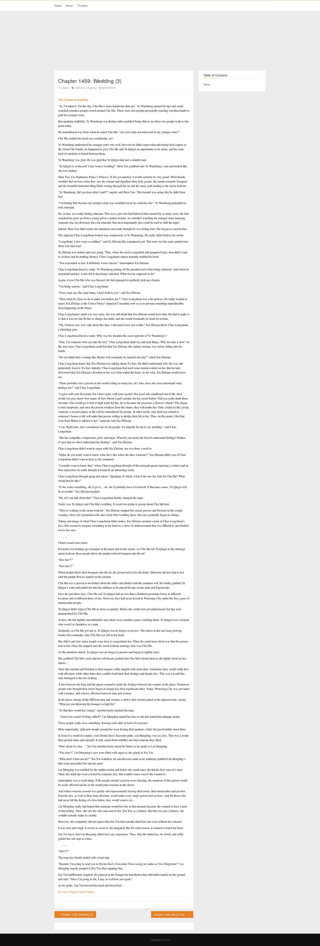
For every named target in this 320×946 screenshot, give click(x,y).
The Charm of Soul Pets (73, 100)
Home (57, 5)
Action (66, 88)
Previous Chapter (68, 892)
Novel (69, 5)
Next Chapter (87, 892)
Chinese (80, 88)
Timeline (82, 5)
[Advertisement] (160, 41)
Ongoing (91, 88)
